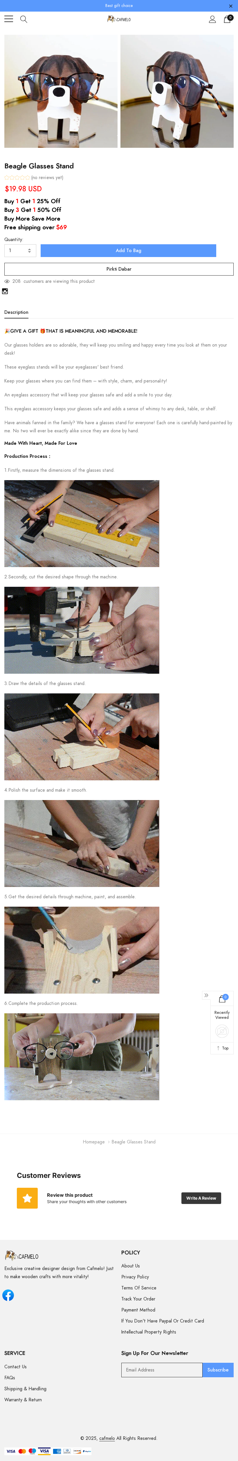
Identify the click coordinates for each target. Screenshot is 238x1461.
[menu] (8, 18)
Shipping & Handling (25, 1389)
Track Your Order (138, 1299)
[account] (212, 19)
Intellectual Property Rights (148, 1332)
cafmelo (107, 1438)
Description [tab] (16, 312)
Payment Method (138, 1310)
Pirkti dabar (119, 269)
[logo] (119, 19)
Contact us (15, 1367)
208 (16, 281)
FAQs (9, 1378)
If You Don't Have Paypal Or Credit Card (162, 1321)
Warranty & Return (23, 1400)
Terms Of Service (138, 1288)
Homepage (94, 1142)
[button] (34, 178)
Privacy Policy (135, 1277)
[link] (5, 291)
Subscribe (218, 1370)
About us (130, 1266)
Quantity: (14, 239)
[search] (24, 19)
